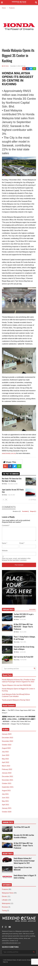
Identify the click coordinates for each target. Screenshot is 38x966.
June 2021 (5, 797)
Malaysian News (7, 893)
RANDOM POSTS (8, 822)
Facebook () (25, 511)
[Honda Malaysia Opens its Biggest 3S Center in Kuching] (7, 877)
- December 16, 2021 (13, 483)
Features (5, 889)
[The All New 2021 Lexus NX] (7, 829)
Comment (6, 525)
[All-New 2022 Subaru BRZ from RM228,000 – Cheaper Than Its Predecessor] (7, 627)
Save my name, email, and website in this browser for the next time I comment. (16, 559)
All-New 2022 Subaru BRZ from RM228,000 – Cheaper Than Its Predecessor (23, 626)
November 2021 (7, 780)
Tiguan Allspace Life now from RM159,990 (16, 685)
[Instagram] (6, 927)
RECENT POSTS (8, 853)
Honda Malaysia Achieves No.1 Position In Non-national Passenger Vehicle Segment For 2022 (24, 860)
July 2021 (5, 794)
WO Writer (6, 66)
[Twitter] (31, 68)
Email (21, 543)
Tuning (4, 910)
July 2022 (5, 752)
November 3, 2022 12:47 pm (17, 66)
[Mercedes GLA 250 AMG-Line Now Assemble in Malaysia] (7, 837)
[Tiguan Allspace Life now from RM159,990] (7, 869)
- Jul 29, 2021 (22, 652)
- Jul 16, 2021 (22, 619)
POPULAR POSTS (8, 609)
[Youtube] (10, 927)
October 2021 (6, 783)
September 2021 (7, 787)
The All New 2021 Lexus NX (22, 827)
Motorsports (6, 903)
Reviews (5, 907)
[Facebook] (27, 68)
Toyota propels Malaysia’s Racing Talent (16, 700)
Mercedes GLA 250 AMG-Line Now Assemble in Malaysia (24, 836)
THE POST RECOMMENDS (11, 474)
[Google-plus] (24, 68)
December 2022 (7, 737)
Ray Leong (16, 642)
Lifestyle (5, 900)
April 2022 (5, 762)
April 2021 (5, 804)
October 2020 (6, 812)
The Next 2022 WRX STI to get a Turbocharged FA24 (23, 615)
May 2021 (5, 801)
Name (4, 543)
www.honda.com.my (9, 453)
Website (5, 550)
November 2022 (7, 741)
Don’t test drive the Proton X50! (23, 657)
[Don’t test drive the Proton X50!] (7, 660)
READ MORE (32, 609)
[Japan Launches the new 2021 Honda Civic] (31, 493)
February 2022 (7, 769)
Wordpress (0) (17, 511)
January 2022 (6, 773)
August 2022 (6, 748)
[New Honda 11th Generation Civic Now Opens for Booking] (31, 481)
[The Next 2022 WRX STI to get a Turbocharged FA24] (7, 617)
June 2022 (5, 755)
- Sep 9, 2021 (23, 642)
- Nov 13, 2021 (22, 631)
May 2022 (5, 759)
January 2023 (6, 734)
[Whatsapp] (34, 68)
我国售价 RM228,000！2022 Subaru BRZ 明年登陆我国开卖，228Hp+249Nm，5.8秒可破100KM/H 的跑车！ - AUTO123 (19, 719)
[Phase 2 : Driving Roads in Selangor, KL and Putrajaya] (7, 640)
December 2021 (7, 776)
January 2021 (6, 808)
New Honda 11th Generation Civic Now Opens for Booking (12, 479)
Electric (4, 896)
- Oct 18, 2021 (23, 659)
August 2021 (6, 790)
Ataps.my (5, 962)
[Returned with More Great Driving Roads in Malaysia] (7, 650)
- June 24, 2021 (11, 494)
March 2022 (6, 766)
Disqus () (33, 511)
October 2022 (6, 745)
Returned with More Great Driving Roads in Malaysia (24, 648)
